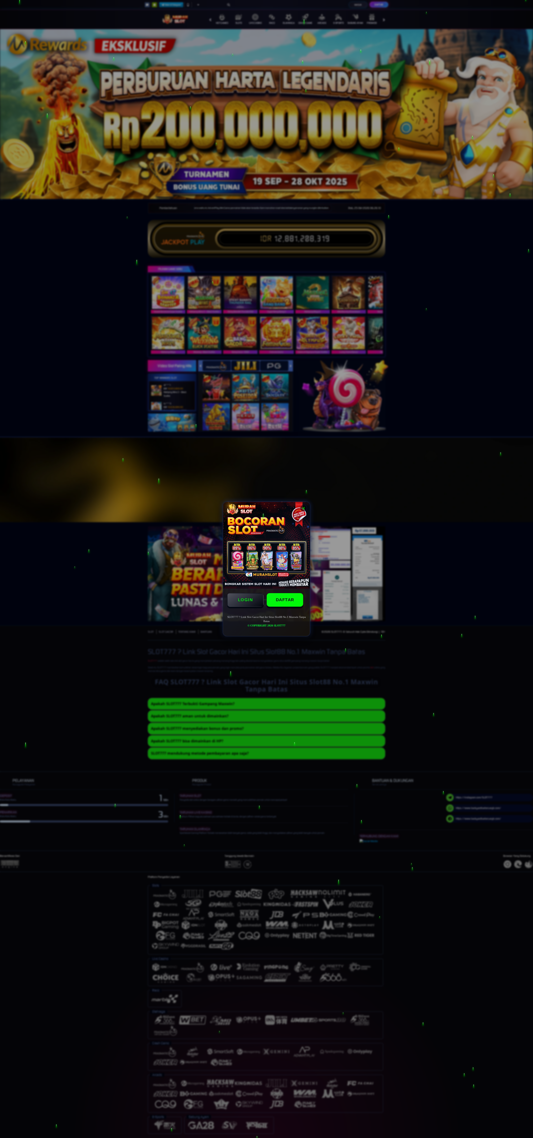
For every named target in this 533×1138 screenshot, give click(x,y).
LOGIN (245, 600)
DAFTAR (285, 600)
